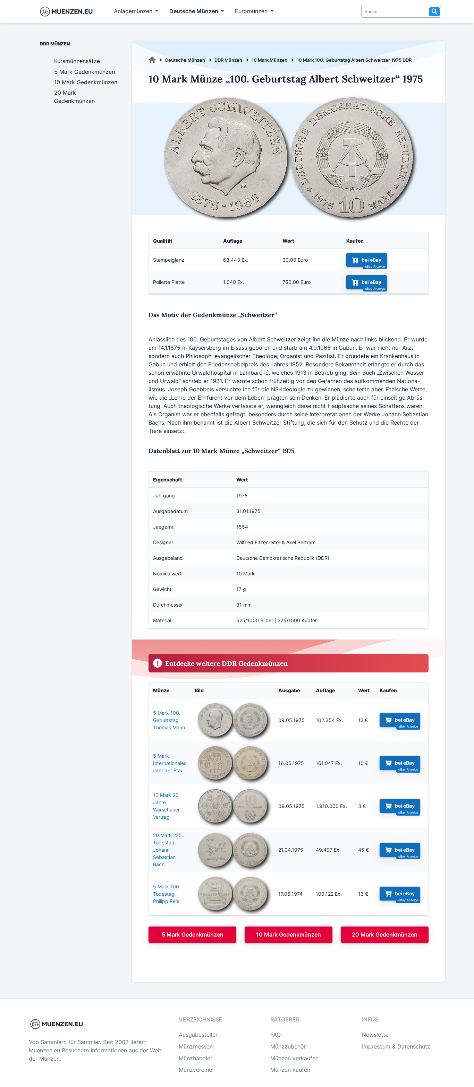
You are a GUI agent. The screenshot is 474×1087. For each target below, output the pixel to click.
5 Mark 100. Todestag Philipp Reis (166, 894)
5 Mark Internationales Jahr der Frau (169, 763)
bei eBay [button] (371, 260)
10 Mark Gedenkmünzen (288, 934)
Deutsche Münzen (185, 60)
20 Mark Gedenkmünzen (384, 934)
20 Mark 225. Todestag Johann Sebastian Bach (168, 849)
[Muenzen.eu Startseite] (68, 11)
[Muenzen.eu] (152, 60)
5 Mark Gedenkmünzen (192, 934)
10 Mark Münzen (269, 60)
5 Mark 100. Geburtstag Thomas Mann (169, 720)
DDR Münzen (228, 60)
